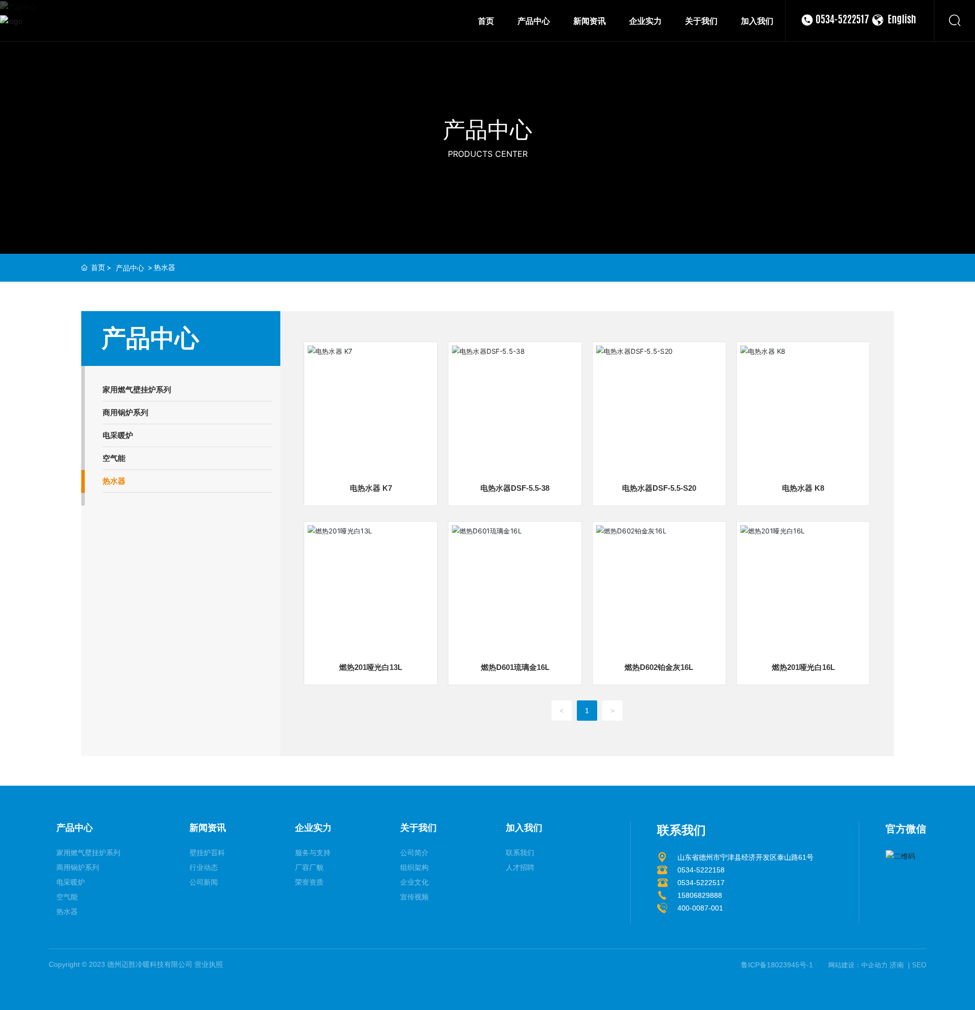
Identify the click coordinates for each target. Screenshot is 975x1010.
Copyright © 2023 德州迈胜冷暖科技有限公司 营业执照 (136, 964)
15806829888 (699, 895)
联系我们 (681, 830)
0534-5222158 (701, 870)
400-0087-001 (700, 908)
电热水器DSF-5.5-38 (514, 488)
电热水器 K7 (371, 488)
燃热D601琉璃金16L (515, 667)
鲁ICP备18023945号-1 (777, 965)
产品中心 (487, 129)
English (902, 20)
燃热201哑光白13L (370, 667)
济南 (897, 965)
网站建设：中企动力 (858, 965)
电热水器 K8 (803, 488)
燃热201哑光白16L (803, 667)
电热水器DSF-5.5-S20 (659, 488)
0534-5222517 (842, 20)
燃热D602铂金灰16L (659, 667)
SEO (919, 965)
